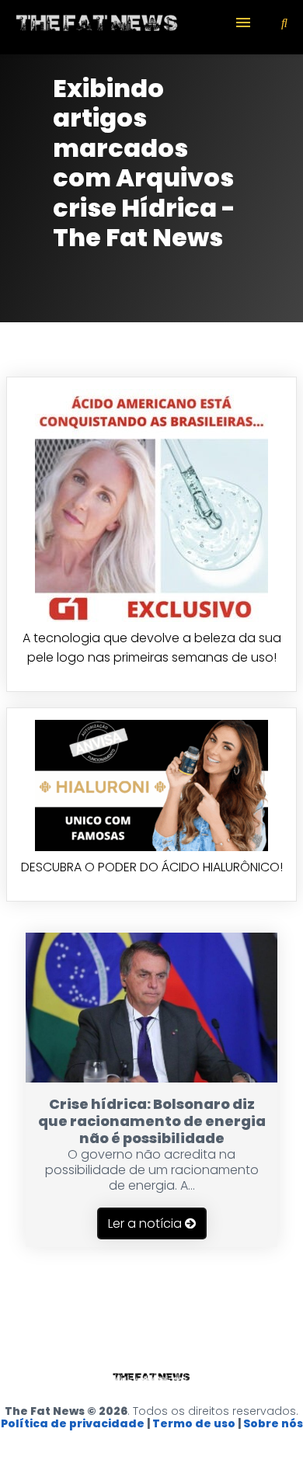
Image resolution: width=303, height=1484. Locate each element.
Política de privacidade (73, 1423)
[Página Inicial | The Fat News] (97, 27)
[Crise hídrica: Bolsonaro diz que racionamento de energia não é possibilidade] (151, 1078)
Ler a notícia (146, 1223)
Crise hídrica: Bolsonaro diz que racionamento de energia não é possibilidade (152, 1121)
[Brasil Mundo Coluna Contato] (151, 27)
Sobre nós (273, 1423)
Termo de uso (193, 1423)
